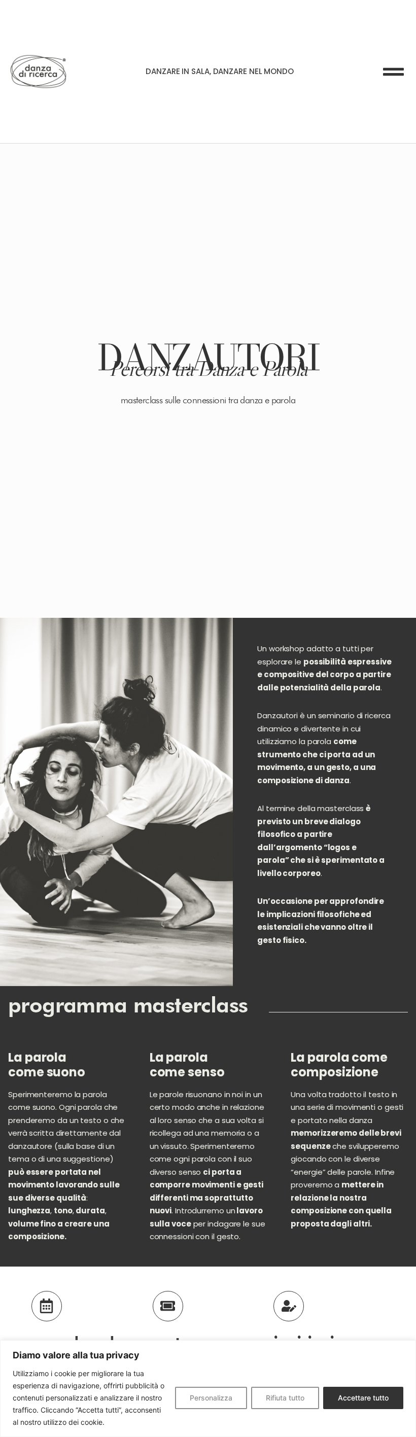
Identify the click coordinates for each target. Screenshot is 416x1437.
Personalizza (211, 1397)
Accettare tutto (363, 1397)
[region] (208, 1388)
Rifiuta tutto (285, 1397)
